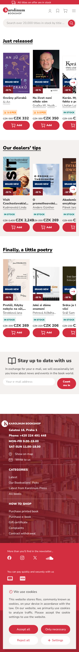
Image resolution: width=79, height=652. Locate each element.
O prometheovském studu (45, 201)
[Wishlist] (57, 10)
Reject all (23, 640)
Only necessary (55, 629)
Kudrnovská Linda (14, 207)
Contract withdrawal (22, 533)
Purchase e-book (20, 517)
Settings (57, 640)
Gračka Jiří (39, 106)
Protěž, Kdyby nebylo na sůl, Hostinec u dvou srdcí (15, 307)
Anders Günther (43, 207)
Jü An (6, 102)
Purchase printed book (23, 511)
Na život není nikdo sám (42, 99)
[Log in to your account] (50, 10)
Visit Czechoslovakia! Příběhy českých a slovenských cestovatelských (16, 201)
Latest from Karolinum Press (28, 488)
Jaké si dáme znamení (42, 307)
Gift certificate (18, 522)
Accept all (23, 629)
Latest (13, 477)
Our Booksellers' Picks (24, 483)
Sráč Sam (68, 313)
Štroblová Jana (12, 313)
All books (15, 494)
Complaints (16, 528)
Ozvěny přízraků (14, 98)
